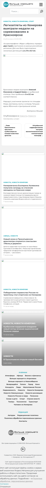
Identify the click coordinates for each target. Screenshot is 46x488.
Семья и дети (11, 399)
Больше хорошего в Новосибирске (23, 381)
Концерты (9, 387)
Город (30, 384)
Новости (7, 21)
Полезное (34, 396)
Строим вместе (33, 399)
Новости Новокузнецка (13, 393)
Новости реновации (33, 393)
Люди (18, 387)
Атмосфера (10, 376)
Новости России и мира (18, 396)
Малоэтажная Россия (32, 387)
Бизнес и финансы (33, 376)
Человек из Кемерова (23, 405)
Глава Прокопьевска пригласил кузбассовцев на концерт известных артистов (12, 130)
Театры (11, 402)
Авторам (11, 415)
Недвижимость (9, 390)
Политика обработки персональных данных (23, 418)
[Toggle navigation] (41, 4)
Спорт (31, 21)
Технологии (21, 402)
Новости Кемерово (20, 21)
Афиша (6, 236)
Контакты (23, 421)
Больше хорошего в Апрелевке (23, 379)
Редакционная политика (27, 415)
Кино (37, 384)
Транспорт (33, 402)
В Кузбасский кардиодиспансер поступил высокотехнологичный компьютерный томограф (34, 130)
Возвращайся (12, 384)
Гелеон (23, 384)
